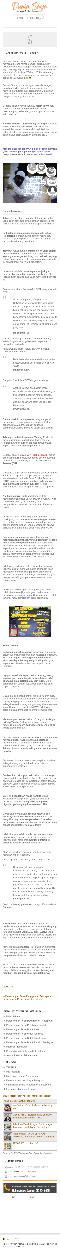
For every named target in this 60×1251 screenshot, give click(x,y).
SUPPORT (13, 1244)
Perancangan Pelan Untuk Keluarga (24, 1033)
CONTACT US (52, 1244)
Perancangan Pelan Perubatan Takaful (22, 999)
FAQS (42, 1244)
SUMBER (8, 987)
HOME (5, 1244)
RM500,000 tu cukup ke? (25, 1143)
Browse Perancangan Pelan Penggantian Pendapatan (27, 1095)
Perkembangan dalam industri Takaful (25, 1051)
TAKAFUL (11, 1067)
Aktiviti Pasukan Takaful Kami (21, 1055)
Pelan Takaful (13, 1016)
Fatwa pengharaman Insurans (21, 1089)
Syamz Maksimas (19, 1247)
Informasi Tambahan (16, 1046)
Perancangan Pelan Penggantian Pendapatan (28, 996)
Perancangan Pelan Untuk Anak (22, 1029)
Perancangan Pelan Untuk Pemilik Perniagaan (30, 1042)
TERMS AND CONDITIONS (28, 1244)
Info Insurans (13, 1071)
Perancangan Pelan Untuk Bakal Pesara (27, 1038)
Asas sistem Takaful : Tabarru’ (21, 53)
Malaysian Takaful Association (22, 1076)
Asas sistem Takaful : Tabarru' (19, 1101)
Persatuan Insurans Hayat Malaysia (25, 1080)
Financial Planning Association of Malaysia (28, 1084)
